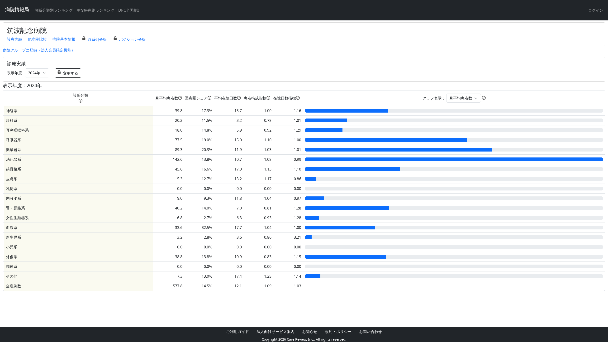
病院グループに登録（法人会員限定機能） (39, 50)
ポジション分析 (132, 39)
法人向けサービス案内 (275, 331)
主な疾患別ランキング (95, 10)
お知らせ (309, 331)
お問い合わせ (370, 331)
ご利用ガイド (237, 331)
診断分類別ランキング (54, 10)
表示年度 (14, 73)
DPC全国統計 (129, 10)
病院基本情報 (63, 39)
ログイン (595, 10)
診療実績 (14, 39)
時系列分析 (97, 39)
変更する (70, 73)
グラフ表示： (434, 98)
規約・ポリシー (338, 331)
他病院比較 (37, 39)
